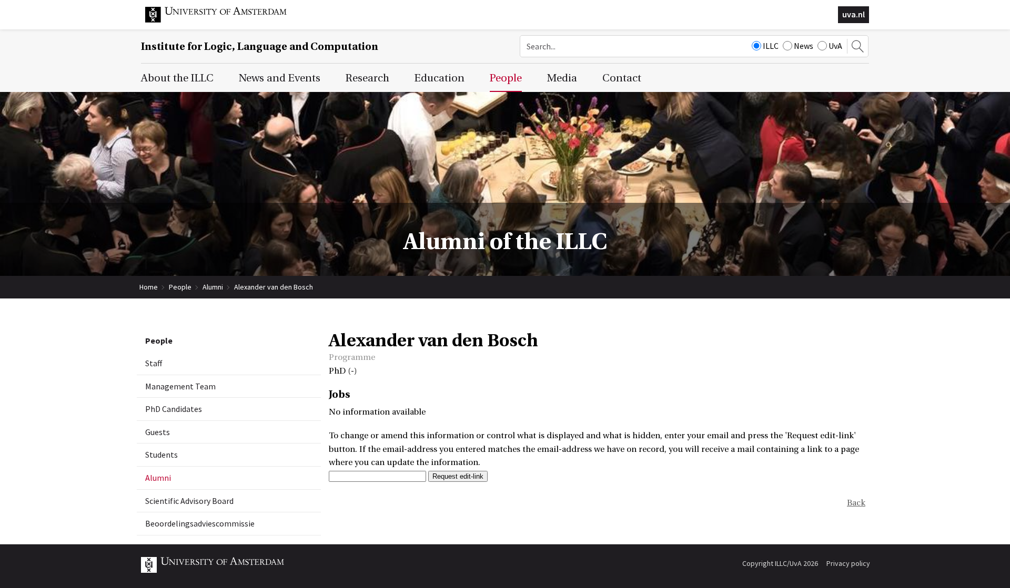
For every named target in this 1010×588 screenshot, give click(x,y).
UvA (835, 45)
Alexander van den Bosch (273, 287)
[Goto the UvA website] (224, 20)
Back (856, 503)
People (180, 287)
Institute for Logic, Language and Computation (259, 46)
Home (148, 287)
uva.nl (853, 14)
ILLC (771, 45)
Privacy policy (848, 563)
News (803, 45)
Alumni (213, 287)
